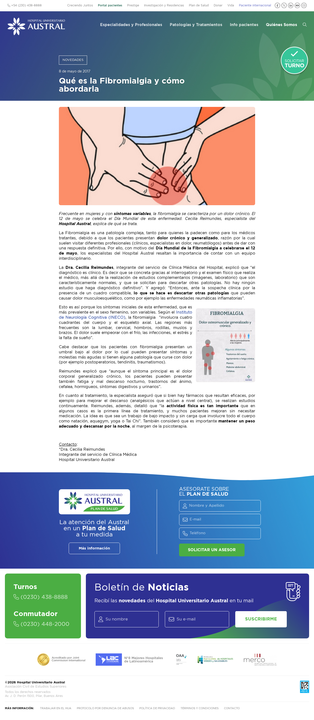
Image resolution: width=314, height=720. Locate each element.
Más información (94, 548)
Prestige (133, 5)
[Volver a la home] (36, 33)
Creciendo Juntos (80, 5)
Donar (218, 5)
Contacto (232, 708)
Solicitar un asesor (212, 550)
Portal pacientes (110, 5)
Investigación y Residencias (164, 5)
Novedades (73, 60)
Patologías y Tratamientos (196, 25)
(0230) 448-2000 (44, 624)
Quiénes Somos (281, 25)
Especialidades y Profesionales (131, 25)
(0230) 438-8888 (43, 597)
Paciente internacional (255, 5)
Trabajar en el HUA (55, 708)
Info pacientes (244, 25)
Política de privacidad (157, 708)
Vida (230, 5)
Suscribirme (261, 619)
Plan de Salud (199, 5)
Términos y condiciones (200, 708)
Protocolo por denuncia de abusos (105, 708)
